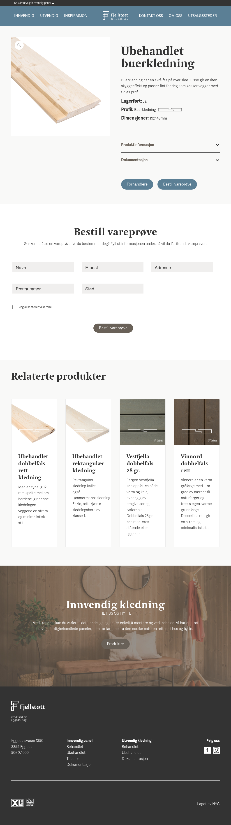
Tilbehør (73, 759)
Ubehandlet (76, 752)
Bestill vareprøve (177, 184)
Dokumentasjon (79, 764)
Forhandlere (137, 184)
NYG (216, 804)
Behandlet (75, 747)
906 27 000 (20, 752)
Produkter (115, 644)
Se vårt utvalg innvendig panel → (34, 3)
